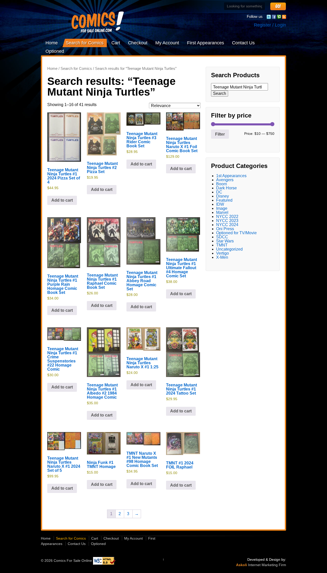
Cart (115, 42)
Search (219, 93)
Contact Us (243, 42)
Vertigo (222, 253)
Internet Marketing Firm (267, 565)
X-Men (222, 257)
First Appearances (205, 42)
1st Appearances (231, 176)
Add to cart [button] (62, 200)
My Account (167, 42)
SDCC (222, 237)
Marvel (222, 212)
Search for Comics (84, 42)
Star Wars (225, 241)
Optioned (54, 51)
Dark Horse (226, 188)
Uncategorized (229, 249)
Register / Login (270, 25)
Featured (224, 200)
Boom (221, 184)
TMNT (222, 245)
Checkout (137, 42)
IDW (220, 204)
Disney (222, 196)
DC (219, 192)
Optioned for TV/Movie (236, 233)
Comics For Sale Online (73, 561)
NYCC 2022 (227, 216)
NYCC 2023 (227, 220)
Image (221, 208)
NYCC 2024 (227, 225)
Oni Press (225, 229)
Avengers (224, 180)
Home (51, 42)
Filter (220, 134)
